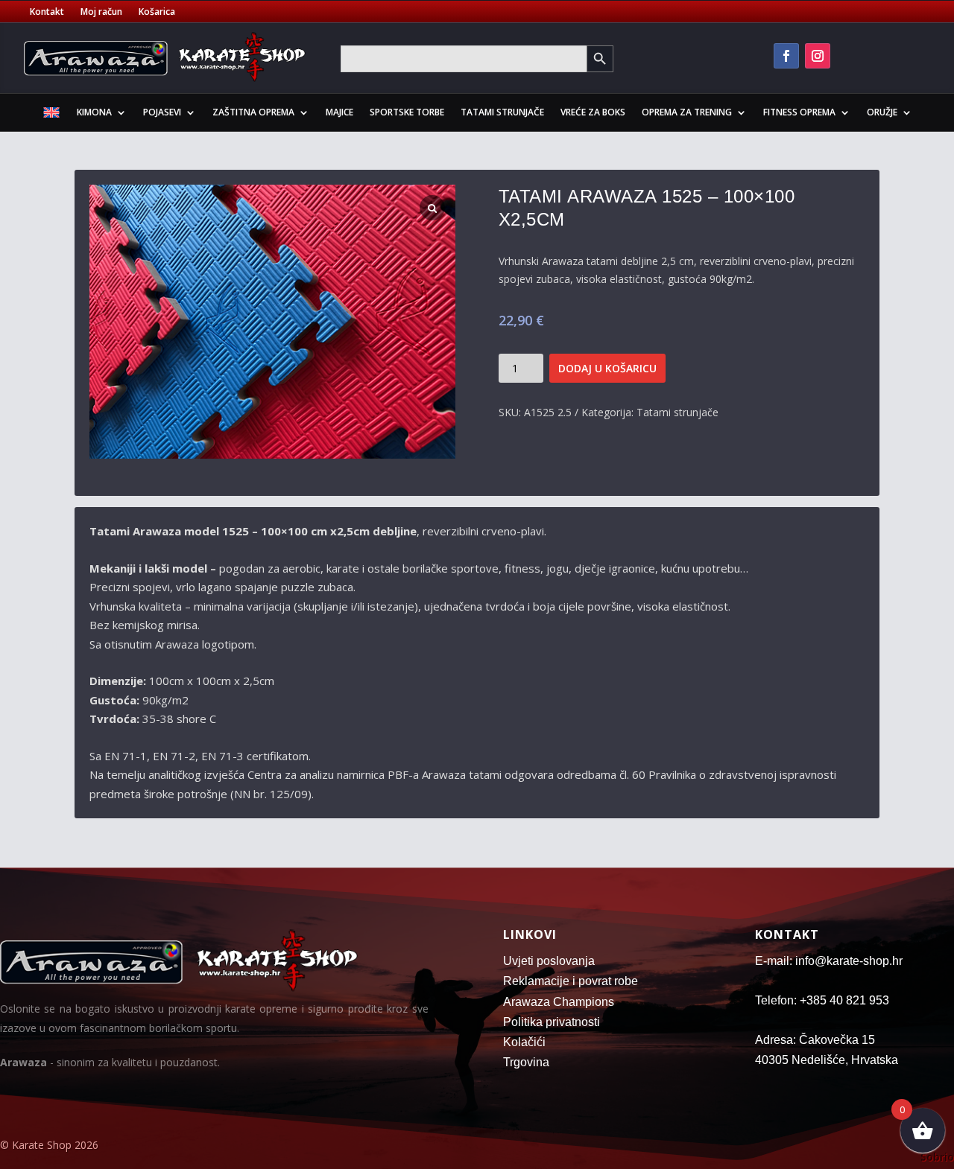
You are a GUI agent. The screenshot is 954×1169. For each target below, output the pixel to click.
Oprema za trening (687, 112)
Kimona (94, 112)
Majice (339, 112)
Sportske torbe (407, 112)
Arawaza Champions (558, 1002)
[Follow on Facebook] (786, 56)
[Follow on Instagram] (817, 56)
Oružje (882, 112)
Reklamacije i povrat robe (570, 981)
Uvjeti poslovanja (549, 961)
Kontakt (47, 12)
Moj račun (101, 12)
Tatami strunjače (502, 112)
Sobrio (937, 1157)
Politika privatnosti (551, 1022)
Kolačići (524, 1042)
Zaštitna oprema (253, 112)
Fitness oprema (799, 112)
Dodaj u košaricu (607, 368)
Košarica (157, 12)
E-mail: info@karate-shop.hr (829, 961)
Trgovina (526, 1062)
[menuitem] (51, 115)
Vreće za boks (592, 112)
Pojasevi (162, 112)
